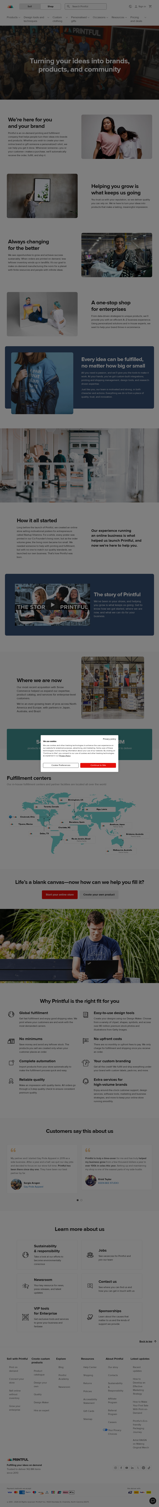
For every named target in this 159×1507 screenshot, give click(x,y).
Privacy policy (109, 739)
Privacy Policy (64, 756)
